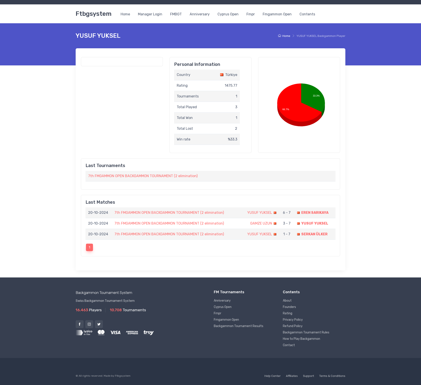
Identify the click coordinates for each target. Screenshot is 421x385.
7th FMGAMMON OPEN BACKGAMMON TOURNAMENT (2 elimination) (143, 176)
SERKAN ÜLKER (314, 234)
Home (125, 14)
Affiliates (292, 376)
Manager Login (150, 14)
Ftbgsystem (93, 13)
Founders (289, 307)
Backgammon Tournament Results (238, 326)
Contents (307, 14)
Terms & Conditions (332, 376)
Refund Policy (293, 326)
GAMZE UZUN (261, 223)
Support (308, 376)
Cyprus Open (228, 14)
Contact (289, 345)
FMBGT (176, 14)
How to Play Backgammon (301, 339)
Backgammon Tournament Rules (306, 332)
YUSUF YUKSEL (259, 212)
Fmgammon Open (277, 14)
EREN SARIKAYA (314, 212)
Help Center (272, 376)
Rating (287, 313)
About (287, 300)
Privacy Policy (293, 320)
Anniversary (200, 14)
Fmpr (250, 14)
